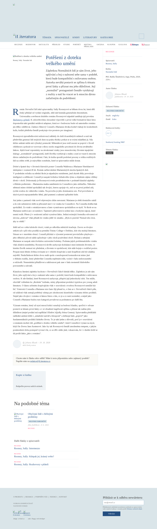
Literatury (90, 37)
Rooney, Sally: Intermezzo (27, 448)
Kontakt (63, 497)
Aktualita (44, 44)
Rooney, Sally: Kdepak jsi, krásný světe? (34, 456)
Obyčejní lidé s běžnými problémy (40, 415)
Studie (66, 44)
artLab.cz (21, 519)
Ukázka (100, 44)
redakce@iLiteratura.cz (40, 361)
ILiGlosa (122, 44)
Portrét (77, 44)
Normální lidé (111, 72)
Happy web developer (38, 519)
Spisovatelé (62, 37)
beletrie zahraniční (115, 111)
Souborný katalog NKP (115, 142)
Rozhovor (31, 44)
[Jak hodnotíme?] (122, 128)
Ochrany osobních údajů (134, 509)
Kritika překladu (89, 45)
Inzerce (53, 497)
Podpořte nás (41, 497)
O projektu (18, 497)
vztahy (109, 153)
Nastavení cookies (20, 506)
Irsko (114, 119)
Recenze (18, 44)
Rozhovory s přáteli (21, 120)
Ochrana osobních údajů (23, 503)
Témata (46, 37)
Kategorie (106, 37)
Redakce (29, 497)
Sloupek (111, 44)
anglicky (115, 115)
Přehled (56, 44)
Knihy (76, 37)
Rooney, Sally (111, 64)
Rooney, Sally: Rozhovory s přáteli (31, 464)
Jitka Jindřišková (33, 425)
